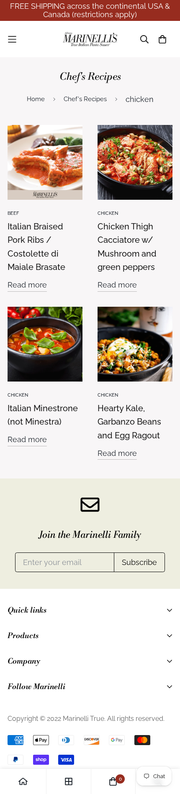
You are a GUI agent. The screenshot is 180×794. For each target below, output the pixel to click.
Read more (27, 284)
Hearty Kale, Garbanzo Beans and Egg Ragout (129, 421)
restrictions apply (104, 14)
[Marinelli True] (90, 39)
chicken (108, 213)
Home (36, 99)
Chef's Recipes (85, 99)
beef (13, 213)
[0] (113, 781)
